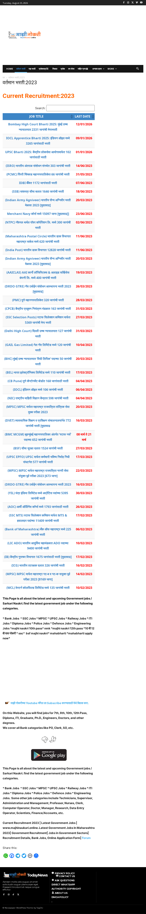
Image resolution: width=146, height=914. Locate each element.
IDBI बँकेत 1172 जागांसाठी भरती (38, 183)
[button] (138, 69)
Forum (86, 838)
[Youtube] (141, 3)
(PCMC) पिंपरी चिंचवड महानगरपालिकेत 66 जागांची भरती (38, 174)
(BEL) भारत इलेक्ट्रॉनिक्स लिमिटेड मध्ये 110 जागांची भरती (38, 372)
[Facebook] (124, 3)
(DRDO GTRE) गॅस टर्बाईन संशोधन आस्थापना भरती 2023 (38, 484)
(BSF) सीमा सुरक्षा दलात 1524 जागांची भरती (38, 448)
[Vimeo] (137, 3)
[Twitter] (132, 3)
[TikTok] (13, 894)
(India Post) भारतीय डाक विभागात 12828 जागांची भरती (38, 250)
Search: (40, 108)
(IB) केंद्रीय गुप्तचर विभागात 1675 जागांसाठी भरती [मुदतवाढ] (38, 557)
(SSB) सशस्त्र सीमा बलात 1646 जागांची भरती (38, 191)
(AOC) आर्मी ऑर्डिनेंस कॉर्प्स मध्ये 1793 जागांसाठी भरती (38, 507)
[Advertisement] (98, 34)
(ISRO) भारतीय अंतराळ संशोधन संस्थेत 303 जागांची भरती (38, 166)
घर (4, 77)
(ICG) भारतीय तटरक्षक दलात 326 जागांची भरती (38, 565)
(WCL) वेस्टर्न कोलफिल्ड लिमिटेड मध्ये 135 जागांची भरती (38, 588)
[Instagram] (128, 3)
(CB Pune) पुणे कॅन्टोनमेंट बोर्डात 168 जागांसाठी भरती (38, 381)
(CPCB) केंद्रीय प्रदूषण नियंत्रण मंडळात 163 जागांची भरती (38, 309)
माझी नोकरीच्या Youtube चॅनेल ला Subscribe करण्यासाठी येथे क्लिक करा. (50, 703)
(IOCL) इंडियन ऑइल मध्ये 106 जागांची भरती (38, 389)
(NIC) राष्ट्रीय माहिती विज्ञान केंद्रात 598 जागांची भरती (37, 398)
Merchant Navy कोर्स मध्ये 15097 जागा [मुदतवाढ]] (38, 214)
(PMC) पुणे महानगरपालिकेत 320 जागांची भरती (38, 300)
